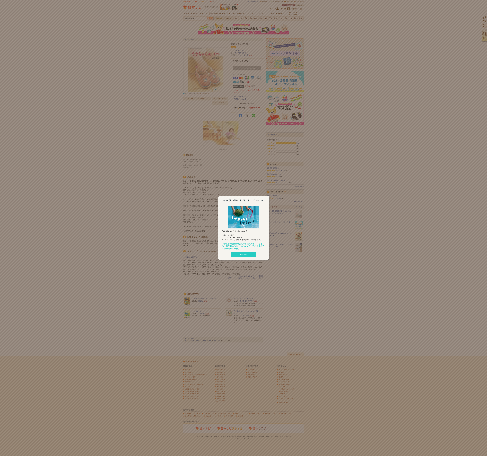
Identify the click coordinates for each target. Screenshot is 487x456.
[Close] (269, 196)
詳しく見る (243, 254)
